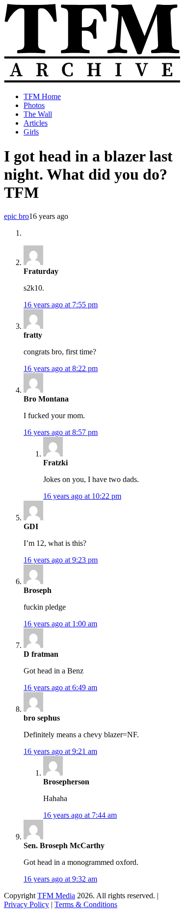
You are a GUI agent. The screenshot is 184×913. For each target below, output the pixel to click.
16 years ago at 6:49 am (60, 687)
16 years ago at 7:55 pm (61, 304)
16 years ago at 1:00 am (60, 623)
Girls (31, 132)
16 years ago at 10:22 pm (82, 496)
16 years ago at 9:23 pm (61, 560)
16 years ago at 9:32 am (60, 879)
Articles (36, 123)
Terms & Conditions (85, 904)
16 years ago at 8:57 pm (61, 432)
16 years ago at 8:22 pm (61, 368)
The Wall (38, 114)
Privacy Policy (26, 904)
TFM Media (56, 895)
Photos (34, 105)
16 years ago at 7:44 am (80, 815)
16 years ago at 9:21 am (60, 751)
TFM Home (42, 96)
